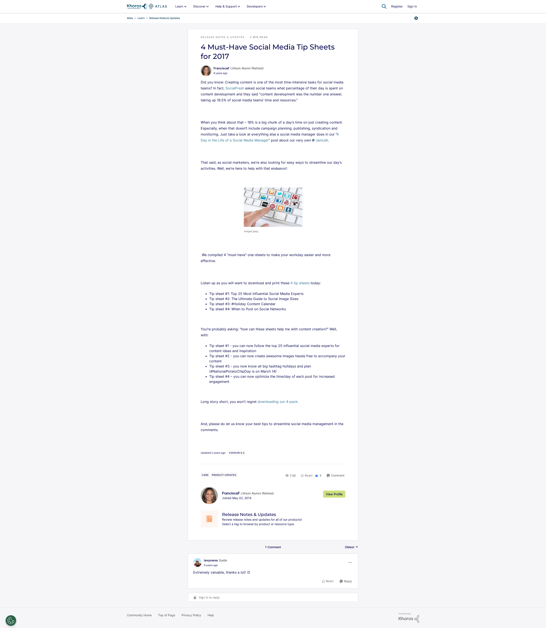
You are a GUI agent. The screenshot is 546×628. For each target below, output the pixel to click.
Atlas (130, 18)
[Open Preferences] (11, 620)
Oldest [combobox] (351, 547)
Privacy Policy (191, 615)
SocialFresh (234, 88)
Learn (141, 18)
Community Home (139, 615)
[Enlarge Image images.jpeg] (273, 207)
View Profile (334, 494)
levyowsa (211, 560)
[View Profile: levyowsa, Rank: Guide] (197, 562)
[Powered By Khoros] (409, 618)
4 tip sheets (299, 283)
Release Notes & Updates (164, 18)
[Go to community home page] (147, 6)
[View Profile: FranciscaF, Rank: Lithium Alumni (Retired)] (206, 70)
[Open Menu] (416, 18)
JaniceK (321, 140)
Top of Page (166, 615)
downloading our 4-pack (278, 401)
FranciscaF (221, 68)
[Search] (384, 6)
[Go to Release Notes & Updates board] (209, 518)
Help (211, 615)
